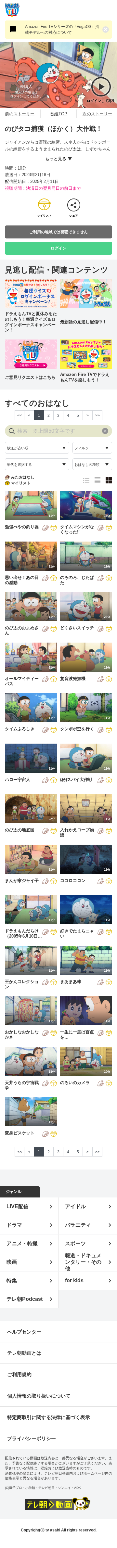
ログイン (58, 248)
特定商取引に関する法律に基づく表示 (48, 1417)
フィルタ (81, 448)
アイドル (75, 1206)
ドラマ (14, 1225)
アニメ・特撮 (22, 1243)
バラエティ (78, 1225)
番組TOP (58, 113)
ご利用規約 (19, 1374)
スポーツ (75, 1243)
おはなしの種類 (86, 465)
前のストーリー (19, 113)
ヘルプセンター (24, 1332)
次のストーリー (97, 113)
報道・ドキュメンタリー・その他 (83, 1262)
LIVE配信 (17, 1206)
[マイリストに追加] (53, 528)
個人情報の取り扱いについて (39, 1396)
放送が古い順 (17, 448)
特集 (11, 1280)
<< (19, 415)
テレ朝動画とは (24, 1353)
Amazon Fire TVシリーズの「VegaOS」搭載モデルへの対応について (62, 29)
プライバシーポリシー (31, 1438)
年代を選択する (19, 465)
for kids (74, 1280)
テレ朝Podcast (24, 1299)
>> (97, 415)
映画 (11, 1262)
